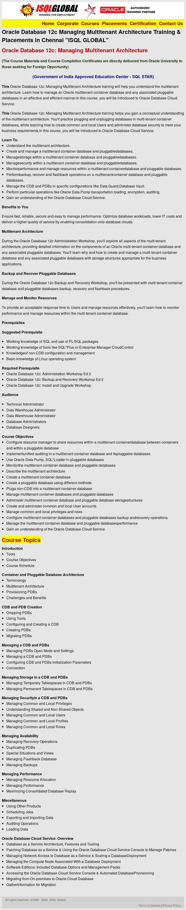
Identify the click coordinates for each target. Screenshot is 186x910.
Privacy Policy (172, 905)
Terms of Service (149, 905)
